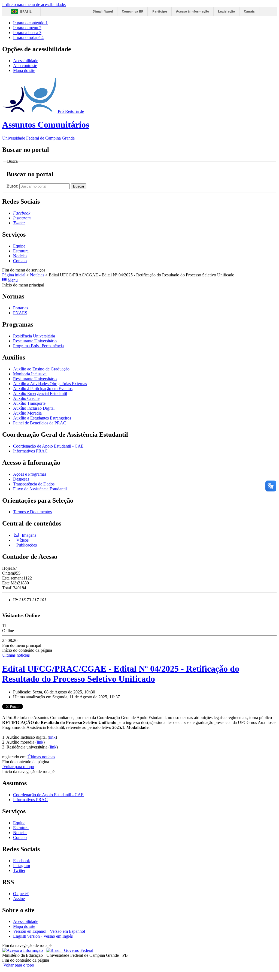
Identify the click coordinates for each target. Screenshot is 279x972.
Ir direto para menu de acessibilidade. (34, 4)
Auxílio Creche (26, 398)
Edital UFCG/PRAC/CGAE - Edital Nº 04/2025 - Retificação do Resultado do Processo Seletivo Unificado (120, 674)
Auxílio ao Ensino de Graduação (41, 369)
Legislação (226, 11)
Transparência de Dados (33, 484)
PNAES (20, 312)
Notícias (20, 255)
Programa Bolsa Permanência (38, 345)
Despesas (21, 479)
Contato (20, 260)
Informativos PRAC (30, 451)
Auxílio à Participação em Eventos (42, 388)
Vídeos (22, 540)
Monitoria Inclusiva (30, 374)
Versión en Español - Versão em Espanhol (49, 931)
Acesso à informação (192, 11)
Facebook (21, 860)
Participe (159, 11)
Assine (19, 898)
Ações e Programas (29, 474)
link (52, 737)
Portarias (20, 308)
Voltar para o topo (18, 766)
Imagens (28, 535)
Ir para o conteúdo (30, 22)
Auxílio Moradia (27, 413)
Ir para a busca (27, 32)
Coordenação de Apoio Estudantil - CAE (48, 446)
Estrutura (21, 251)
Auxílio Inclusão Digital (33, 408)
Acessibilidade (25, 60)
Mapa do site (24, 70)
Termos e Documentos (32, 511)
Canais (249, 11)
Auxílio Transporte (29, 403)
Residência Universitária (34, 336)
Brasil (26, 11)
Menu (12, 280)
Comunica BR (132, 11)
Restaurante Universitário (35, 341)
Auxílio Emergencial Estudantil (40, 393)
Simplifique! (103, 11)
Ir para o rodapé (28, 37)
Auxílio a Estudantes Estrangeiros (42, 418)
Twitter (19, 870)
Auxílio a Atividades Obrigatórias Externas (50, 383)
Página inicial (13, 275)
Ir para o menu (27, 27)
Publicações (26, 545)
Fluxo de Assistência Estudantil (40, 489)
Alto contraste (25, 65)
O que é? (21, 893)
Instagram (21, 865)
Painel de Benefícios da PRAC (39, 423)
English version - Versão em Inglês (43, 936)
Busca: (13, 186)
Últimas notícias (16, 655)
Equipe (19, 246)
